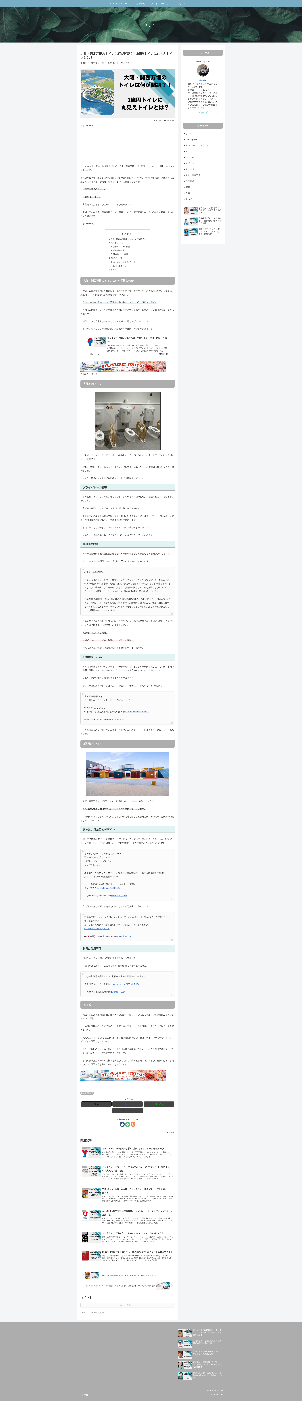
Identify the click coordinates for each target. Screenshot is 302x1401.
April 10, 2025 (117, 719)
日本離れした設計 (120, 254)
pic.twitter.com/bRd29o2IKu (136, 712)
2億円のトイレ (117, 258)
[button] (127, 1110)
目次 (124, 233)
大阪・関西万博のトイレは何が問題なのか (129, 239)
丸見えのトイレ (117, 243)
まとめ (113, 269)
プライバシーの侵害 (121, 247)
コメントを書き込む (127, 1305)
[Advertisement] (127, 144)
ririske (203, 80)
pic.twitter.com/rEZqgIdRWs (126, 984)
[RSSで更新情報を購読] (133, 1124)
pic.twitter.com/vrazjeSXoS (96, 928)
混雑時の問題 (118, 250)
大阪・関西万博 (88, 1093)
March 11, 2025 (125, 936)
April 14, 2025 (119, 992)
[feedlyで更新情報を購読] (127, 1124)
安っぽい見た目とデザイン (124, 262)
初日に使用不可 (119, 266)
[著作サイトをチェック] (122, 1124)
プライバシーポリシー (214, 1390)
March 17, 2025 (119, 896)
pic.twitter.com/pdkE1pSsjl (109, 888)
